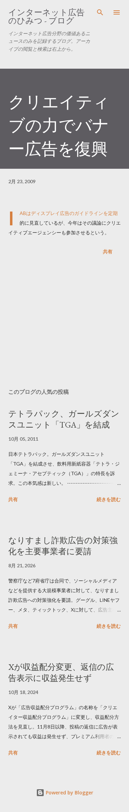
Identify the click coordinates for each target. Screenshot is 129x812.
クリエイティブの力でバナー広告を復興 (58, 125)
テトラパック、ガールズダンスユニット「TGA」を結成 (63, 419)
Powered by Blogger (68, 792)
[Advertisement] (64, 323)
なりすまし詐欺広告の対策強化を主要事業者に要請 (63, 546)
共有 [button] (107, 251)
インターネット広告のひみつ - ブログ (46, 16)
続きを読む (109, 499)
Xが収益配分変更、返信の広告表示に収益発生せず (61, 672)
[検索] (100, 12)
